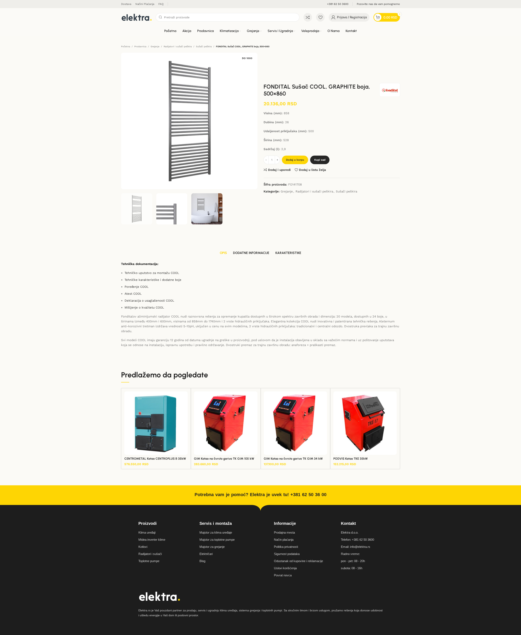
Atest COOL (133, 294)
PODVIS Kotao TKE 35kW (350, 458)
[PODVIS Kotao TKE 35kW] (365, 423)
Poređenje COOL (137, 287)
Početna (125, 46)
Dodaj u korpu (295, 159)
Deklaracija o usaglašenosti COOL (149, 300)
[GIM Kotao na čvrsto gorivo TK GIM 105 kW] (225, 423)
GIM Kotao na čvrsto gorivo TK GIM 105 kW (224, 458)
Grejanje (155, 46)
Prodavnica (140, 46)
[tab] (223, 253)
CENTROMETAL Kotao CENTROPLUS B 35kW (155, 458)
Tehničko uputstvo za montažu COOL (152, 273)
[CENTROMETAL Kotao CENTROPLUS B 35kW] (156, 423)
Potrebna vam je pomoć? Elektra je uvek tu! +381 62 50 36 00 (260, 494)
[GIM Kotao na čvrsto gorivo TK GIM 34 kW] (295, 423)
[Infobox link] (337, 4)
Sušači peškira (204, 46)
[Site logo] (136, 17)
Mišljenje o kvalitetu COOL (144, 307)
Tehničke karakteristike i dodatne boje (153, 280)
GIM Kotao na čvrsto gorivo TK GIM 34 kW (293, 458)
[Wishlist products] (320, 17)
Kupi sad (319, 159)
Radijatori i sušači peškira (178, 46)
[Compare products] (307, 17)
